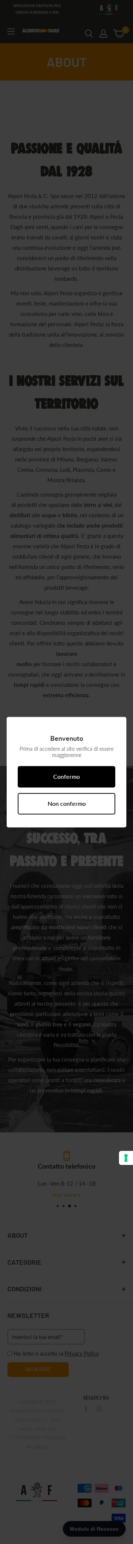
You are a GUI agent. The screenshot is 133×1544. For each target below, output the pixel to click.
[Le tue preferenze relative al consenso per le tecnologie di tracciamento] (126, 1158)
